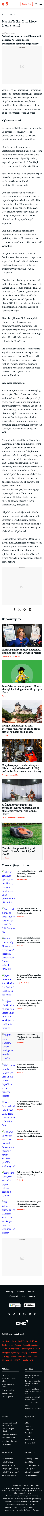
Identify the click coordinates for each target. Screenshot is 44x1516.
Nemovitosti (14, 1349)
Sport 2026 (29, 1417)
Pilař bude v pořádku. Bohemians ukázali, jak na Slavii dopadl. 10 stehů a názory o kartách (27, 1067)
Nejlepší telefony (7, 1462)
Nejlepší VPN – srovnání (10, 1472)
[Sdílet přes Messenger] (25, 610)
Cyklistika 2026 (30, 1443)
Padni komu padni (8, 1438)
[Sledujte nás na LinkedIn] (9, 1314)
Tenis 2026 (28, 1433)
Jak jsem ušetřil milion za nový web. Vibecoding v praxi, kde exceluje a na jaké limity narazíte (29, 1003)
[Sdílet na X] (19, 610)
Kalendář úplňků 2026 (9, 1393)
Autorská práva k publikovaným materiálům (21, 1496)
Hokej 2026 (29, 1429)
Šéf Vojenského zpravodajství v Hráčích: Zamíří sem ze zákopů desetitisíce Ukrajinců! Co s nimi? (29, 1204)
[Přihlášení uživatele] (36, 3)
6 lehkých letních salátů (33, 1408)
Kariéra (32, 1296)
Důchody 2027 (30, 1469)
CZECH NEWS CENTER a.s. (30, 1485)
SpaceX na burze (7, 1459)
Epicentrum (6, 1375)
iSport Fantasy (15, 1345)
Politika (5, 1417)
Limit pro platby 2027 (32, 1465)
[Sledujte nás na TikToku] (35, 1314)
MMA (27, 1423)
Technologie (7, 1452)
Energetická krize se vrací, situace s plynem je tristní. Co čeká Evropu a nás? (29, 910)
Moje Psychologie (9, 1341)
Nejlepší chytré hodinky (10, 1469)
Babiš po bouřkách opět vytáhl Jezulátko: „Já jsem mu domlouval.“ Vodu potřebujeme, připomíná (29, 873)
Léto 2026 (29, 1369)
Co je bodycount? (8, 1397)
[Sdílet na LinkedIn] (30, 610)
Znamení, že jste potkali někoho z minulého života (33, 1383)
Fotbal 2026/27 (30, 1426)
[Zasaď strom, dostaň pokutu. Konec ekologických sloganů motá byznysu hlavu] (22, 671)
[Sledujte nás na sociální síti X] (14, 1314)
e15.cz (4, 14)
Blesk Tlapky (23, 1341)
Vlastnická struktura (29, 1504)
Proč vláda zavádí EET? (9, 1434)
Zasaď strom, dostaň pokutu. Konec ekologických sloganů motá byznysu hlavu (22, 689)
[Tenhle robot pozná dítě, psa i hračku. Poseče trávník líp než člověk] (22, 834)
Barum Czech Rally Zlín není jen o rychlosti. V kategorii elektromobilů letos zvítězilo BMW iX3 (28, 940)
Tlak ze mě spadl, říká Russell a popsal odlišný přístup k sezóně (29, 1174)
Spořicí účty (29, 1462)
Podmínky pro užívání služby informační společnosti (21, 1499)
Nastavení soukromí (13, 1504)
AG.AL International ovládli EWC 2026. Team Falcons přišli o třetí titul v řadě (29, 1104)
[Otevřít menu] (40, 3)
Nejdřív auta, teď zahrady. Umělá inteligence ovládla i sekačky (28, 1036)
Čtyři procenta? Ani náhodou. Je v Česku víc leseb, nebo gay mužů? (29, 977)
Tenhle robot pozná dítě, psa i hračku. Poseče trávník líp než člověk (18, 851)
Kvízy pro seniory (8, 1390)
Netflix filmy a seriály (9, 1475)
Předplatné (13, 1296)
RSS (23, 1296)
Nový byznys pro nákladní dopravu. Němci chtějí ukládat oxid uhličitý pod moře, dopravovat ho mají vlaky (21, 768)
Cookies (36, 1501)
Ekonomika (29, 1452)
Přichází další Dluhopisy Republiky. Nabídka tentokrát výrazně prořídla (21, 651)
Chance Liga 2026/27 (12, 1360)
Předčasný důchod (31, 1459)
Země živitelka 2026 (31, 1475)
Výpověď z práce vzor (9, 1441)
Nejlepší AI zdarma (8, 1465)
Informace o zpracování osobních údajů (18, 1501)
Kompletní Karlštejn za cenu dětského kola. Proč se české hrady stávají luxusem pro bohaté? (21, 728)
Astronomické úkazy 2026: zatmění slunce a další (32, 1391)
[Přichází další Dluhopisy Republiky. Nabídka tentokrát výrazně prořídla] (22, 635)
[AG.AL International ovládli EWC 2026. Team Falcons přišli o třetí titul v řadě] (8, 1114)
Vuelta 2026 (28, 1360)
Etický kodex (9, 1510)
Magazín (12, 14)
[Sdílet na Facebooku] (14, 610)
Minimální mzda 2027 (32, 1472)
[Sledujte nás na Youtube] (30, 1314)
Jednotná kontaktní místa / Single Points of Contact (21, 1507)
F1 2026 (27, 1436)
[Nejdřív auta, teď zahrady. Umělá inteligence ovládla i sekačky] (9, 1046)
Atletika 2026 (29, 1439)
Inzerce (31, 1292)
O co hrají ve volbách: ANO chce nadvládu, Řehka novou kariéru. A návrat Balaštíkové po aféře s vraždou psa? (29, 1133)
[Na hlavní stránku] (5, 4)
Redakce (20, 1292)
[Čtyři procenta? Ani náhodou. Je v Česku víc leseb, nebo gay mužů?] (8, 985)
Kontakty (9, 1292)
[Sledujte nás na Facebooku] (19, 1314)
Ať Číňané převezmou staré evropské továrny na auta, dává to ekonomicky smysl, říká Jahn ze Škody (20, 809)
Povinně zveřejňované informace (27, 1510)
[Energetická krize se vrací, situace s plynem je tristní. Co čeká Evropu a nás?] (8, 920)
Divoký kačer (6, 1444)
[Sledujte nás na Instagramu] (25, 1314)
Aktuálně (6, 1369)
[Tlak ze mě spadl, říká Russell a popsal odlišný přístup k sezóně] (8, 1184)
